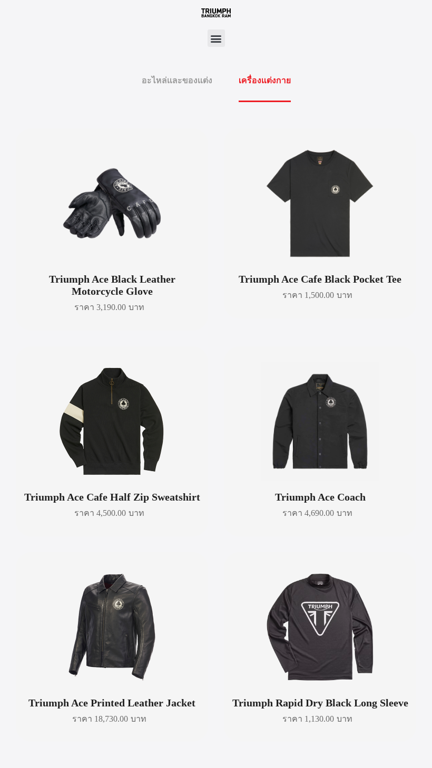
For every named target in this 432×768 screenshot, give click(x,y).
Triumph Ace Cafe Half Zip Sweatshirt (112, 497)
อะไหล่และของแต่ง (177, 80)
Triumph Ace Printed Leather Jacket (111, 703)
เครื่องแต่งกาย (265, 80)
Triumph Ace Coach (320, 497)
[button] (216, 38)
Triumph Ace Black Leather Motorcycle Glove (112, 285)
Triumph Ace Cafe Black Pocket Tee (320, 279)
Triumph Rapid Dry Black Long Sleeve (320, 703)
